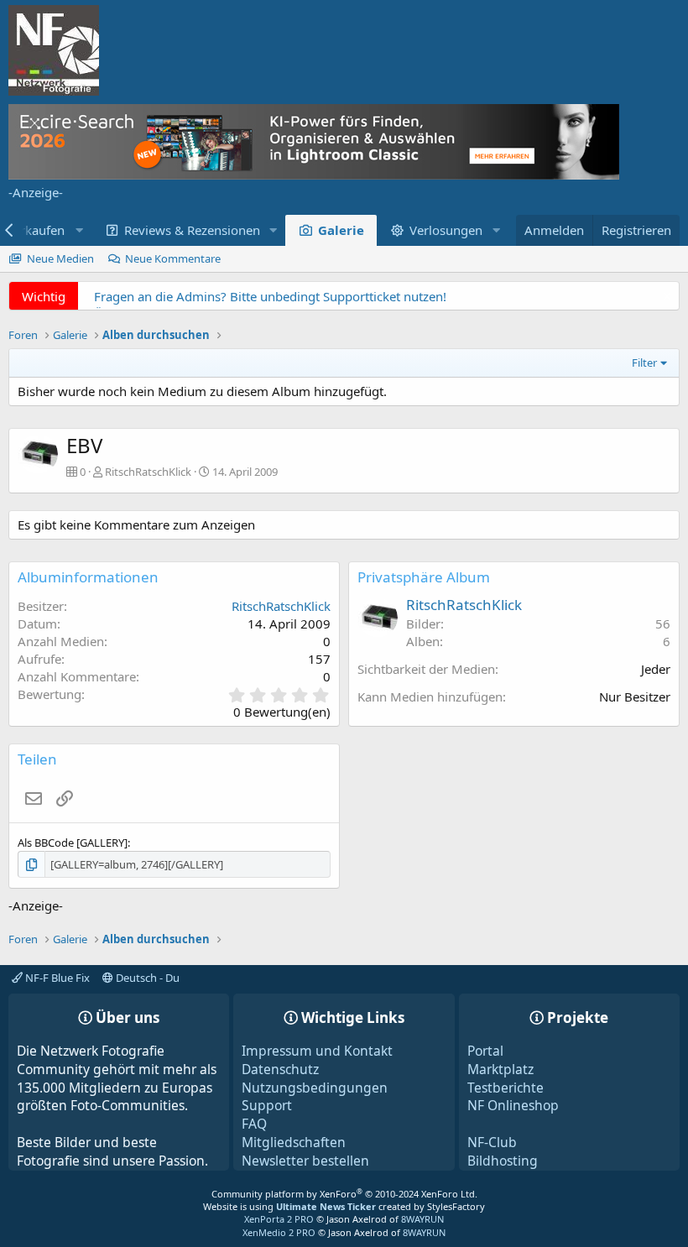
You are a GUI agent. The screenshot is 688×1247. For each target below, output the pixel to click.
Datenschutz (280, 1069)
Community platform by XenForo (344, 1193)
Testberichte (505, 1087)
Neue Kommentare (173, 258)
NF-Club (492, 1142)
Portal (485, 1050)
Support (267, 1105)
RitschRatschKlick (148, 471)
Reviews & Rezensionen (192, 230)
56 (662, 623)
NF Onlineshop (513, 1105)
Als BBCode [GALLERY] (73, 842)
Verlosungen (445, 230)
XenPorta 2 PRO (279, 1219)
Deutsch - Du (146, 977)
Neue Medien (60, 258)
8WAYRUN (422, 1219)
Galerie (341, 230)
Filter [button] (644, 362)
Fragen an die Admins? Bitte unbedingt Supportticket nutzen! (270, 296)
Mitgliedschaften (294, 1142)
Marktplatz (500, 1069)
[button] (273, 230)
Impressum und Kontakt (317, 1050)
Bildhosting (502, 1160)
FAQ (254, 1123)
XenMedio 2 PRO (278, 1232)
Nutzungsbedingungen (315, 1087)
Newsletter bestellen (305, 1160)
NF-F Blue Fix (56, 977)
